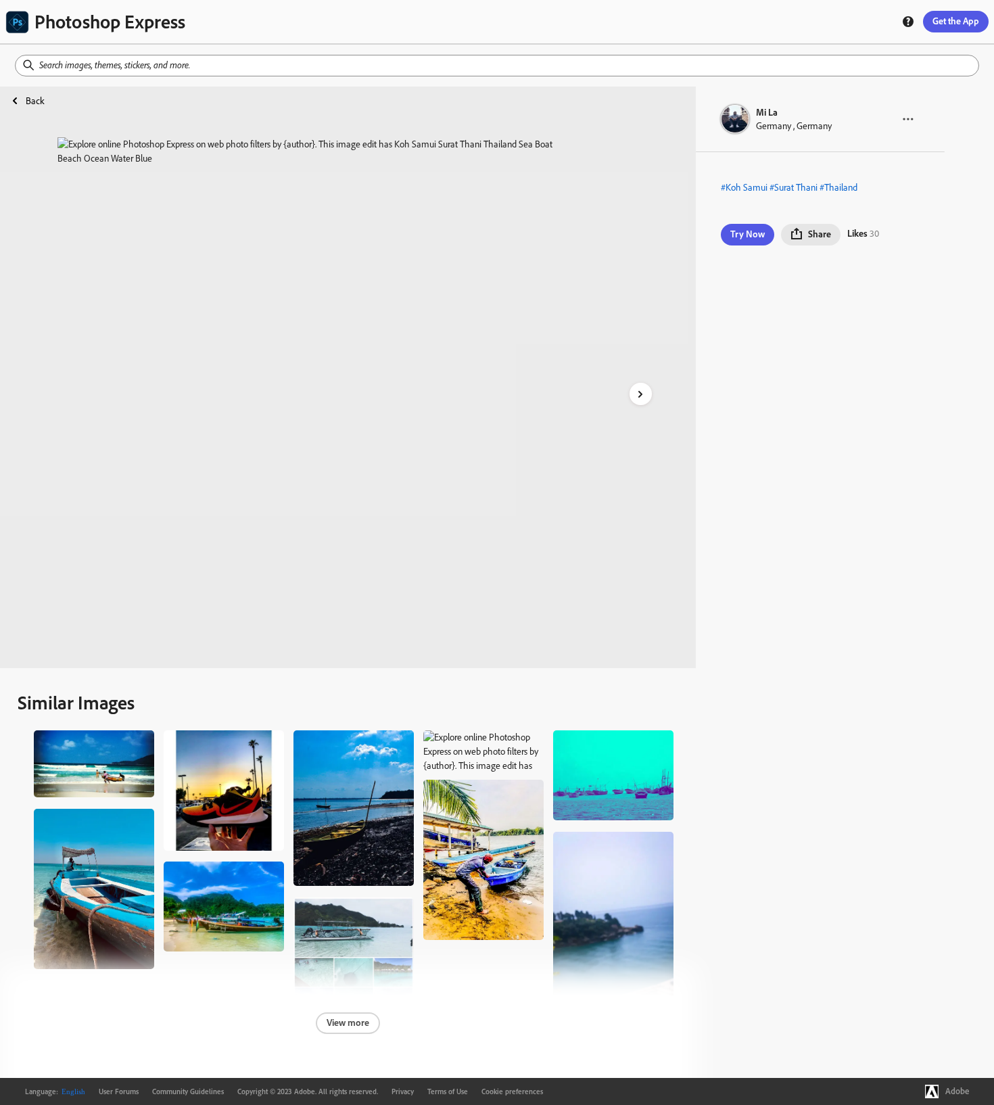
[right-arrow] (641, 394)
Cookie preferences (512, 1091)
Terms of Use (447, 1091)
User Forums (119, 1091)
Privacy (403, 1091)
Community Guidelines (188, 1091)
